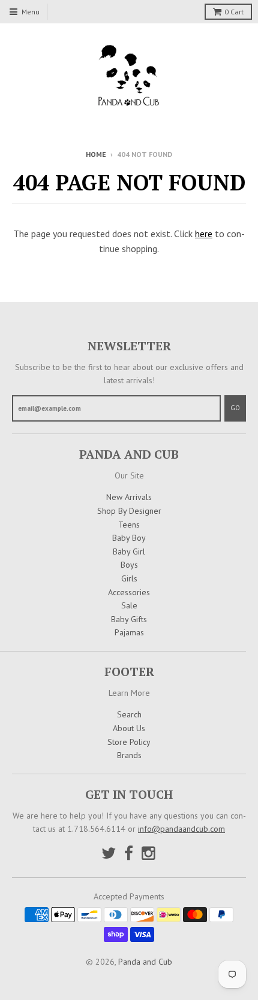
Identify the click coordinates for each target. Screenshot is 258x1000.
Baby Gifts (129, 619)
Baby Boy (129, 537)
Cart (234, 11)
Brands (129, 755)
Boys (129, 564)
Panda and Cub (145, 961)
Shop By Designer (129, 510)
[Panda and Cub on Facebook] (128, 853)
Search (129, 714)
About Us (129, 728)
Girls (129, 578)
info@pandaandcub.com (181, 828)
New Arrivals (129, 497)
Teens (129, 524)
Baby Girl (129, 551)
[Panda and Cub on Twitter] (108, 853)
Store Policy (129, 742)
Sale (129, 605)
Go (235, 408)
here (203, 234)
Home (96, 154)
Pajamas (129, 632)
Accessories (129, 592)
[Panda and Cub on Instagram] (149, 853)
